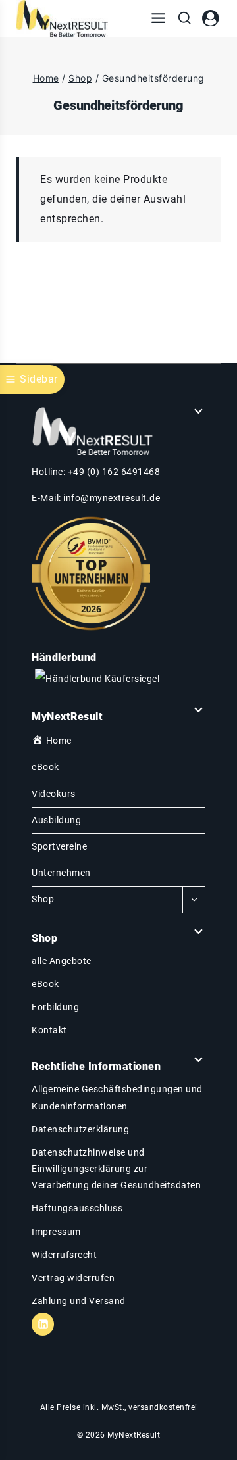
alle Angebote (62, 961)
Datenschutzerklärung (80, 1129)
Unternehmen (61, 872)
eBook (45, 767)
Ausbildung (56, 820)
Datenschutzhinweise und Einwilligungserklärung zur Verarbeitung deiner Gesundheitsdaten (116, 1168)
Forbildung (55, 1007)
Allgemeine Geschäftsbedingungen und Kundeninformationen (117, 1097)
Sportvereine (59, 846)
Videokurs (54, 794)
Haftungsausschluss (77, 1208)
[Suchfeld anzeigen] (184, 18)
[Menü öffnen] (158, 18)
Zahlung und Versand (79, 1301)
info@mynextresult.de (111, 498)
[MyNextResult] (62, 18)
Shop (43, 899)
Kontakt (49, 1030)
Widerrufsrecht (64, 1255)
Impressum (56, 1232)
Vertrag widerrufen (73, 1278)
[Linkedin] (43, 1324)
